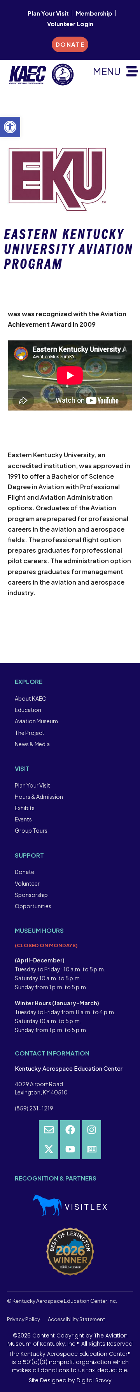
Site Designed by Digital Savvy (70, 1380)
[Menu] (132, 71)
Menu (107, 71)
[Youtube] (70, 1149)
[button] (10, 127)
